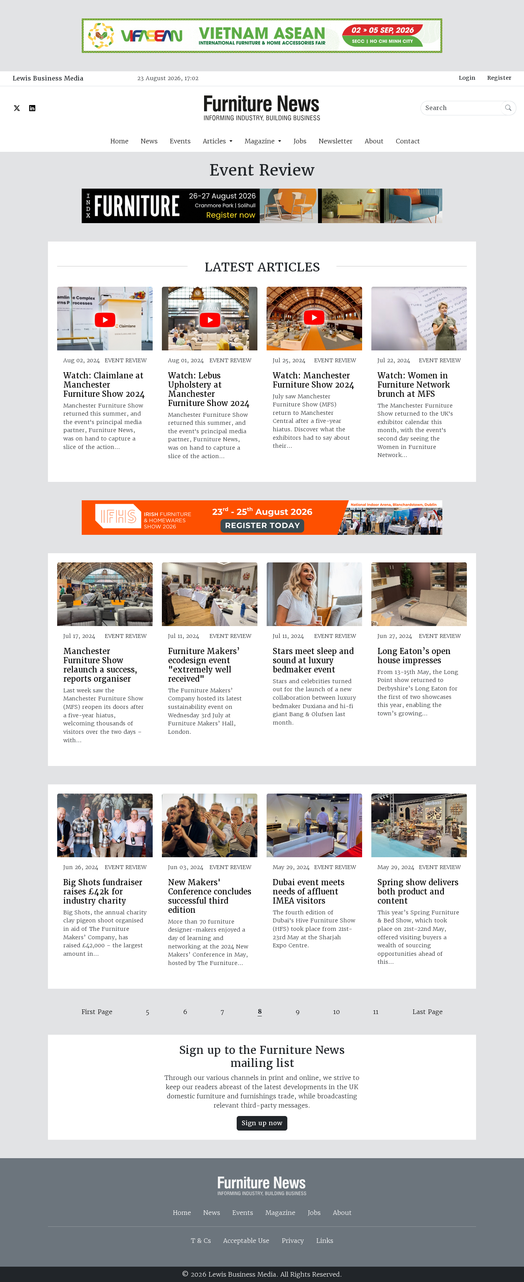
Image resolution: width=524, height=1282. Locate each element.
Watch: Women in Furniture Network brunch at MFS (413, 385)
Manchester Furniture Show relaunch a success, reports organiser (100, 665)
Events (180, 141)
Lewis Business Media (48, 78)
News (149, 141)
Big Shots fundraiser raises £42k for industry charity (102, 892)
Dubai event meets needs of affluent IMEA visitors (308, 892)
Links (324, 1240)
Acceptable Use (246, 1240)
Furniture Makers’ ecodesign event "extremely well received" (204, 665)
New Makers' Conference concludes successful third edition (209, 896)
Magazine (280, 1212)
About (374, 141)
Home (119, 141)
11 (376, 1012)
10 (336, 1012)
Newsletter (336, 141)
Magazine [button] (261, 141)
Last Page (427, 1012)
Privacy (293, 1240)
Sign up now (262, 1123)
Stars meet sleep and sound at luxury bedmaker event (313, 660)
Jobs (299, 141)
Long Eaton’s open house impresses (414, 656)
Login (467, 77)
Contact (408, 141)
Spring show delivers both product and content (417, 892)
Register (499, 77)
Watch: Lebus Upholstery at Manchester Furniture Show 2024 (209, 389)
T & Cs (201, 1240)
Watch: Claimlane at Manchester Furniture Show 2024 (104, 385)
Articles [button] (215, 141)
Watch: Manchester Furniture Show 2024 (313, 380)
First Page (97, 1012)
